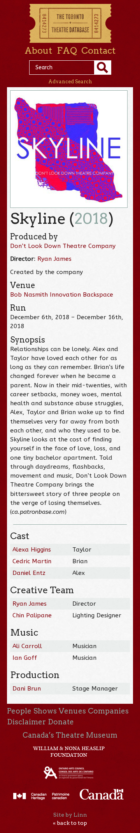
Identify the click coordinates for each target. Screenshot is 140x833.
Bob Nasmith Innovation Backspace (61, 294)
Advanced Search (70, 81)
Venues (72, 710)
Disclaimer (26, 721)
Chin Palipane (32, 615)
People (19, 710)
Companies (108, 710)
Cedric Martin (31, 561)
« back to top (70, 823)
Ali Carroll (27, 646)
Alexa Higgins (31, 549)
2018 (91, 218)
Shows (45, 710)
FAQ (67, 50)
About (38, 50)
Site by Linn (70, 815)
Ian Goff (24, 657)
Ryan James (54, 258)
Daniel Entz (29, 572)
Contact (98, 50)
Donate (61, 721)
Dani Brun (26, 688)
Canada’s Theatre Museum (70, 735)
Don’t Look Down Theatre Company (63, 246)
